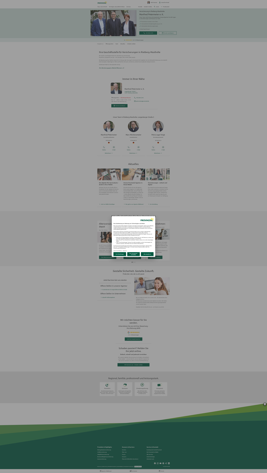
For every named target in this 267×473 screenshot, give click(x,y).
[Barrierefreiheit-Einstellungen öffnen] (265, 404)
